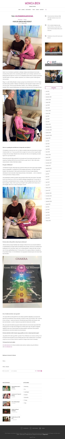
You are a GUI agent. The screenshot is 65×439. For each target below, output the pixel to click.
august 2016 (48, 204)
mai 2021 (47, 91)
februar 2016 (48, 220)
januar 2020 (48, 113)
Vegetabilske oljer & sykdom (16, 387)
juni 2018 (47, 143)
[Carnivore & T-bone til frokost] (6, 396)
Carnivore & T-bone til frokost (16, 395)
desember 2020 (48, 96)
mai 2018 (47, 146)
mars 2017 (48, 184)
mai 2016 (47, 212)
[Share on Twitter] (38, 371)
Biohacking (20, 19)
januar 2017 (48, 190)
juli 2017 (47, 173)
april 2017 (48, 182)
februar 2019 (48, 124)
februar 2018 (48, 154)
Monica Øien (24, 23)
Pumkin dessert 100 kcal (16, 417)
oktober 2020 (48, 99)
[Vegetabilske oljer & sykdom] (6, 388)
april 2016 (48, 215)
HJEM (19, 9)
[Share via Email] (41, 371)
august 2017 (48, 171)
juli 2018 (47, 140)
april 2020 (48, 105)
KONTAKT (42, 9)
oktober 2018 (48, 132)
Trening (25, 19)
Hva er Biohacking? (15, 401)
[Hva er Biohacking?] (6, 403)
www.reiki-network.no (7, 345)
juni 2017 (47, 176)
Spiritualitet (26, 397)
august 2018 (48, 138)
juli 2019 (47, 116)
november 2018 (49, 129)
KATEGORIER (28, 9)
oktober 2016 (48, 198)
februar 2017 (48, 187)
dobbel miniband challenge (15, 410)
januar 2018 (48, 157)
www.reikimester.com (8, 346)
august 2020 (48, 102)
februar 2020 (48, 110)
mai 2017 (47, 179)
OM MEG (23, 9)
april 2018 (48, 149)
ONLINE (37, 9)
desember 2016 (48, 193)
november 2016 (49, 195)
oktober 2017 (48, 165)
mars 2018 (48, 151)
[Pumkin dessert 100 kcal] (6, 418)
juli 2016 (47, 206)
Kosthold (25, 394)
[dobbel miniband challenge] (6, 411)
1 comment (15, 370)
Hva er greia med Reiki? (22, 21)
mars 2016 (48, 217)
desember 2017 (48, 160)
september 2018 (49, 135)
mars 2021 (48, 94)
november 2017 (49, 162)
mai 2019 (47, 121)
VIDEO (33, 9)
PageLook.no (45, 434)
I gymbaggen (26, 391)
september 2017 (49, 168)
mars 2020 (48, 107)
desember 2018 (48, 127)
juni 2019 (47, 118)
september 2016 (49, 201)
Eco (25, 389)
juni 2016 (47, 209)
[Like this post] (35, 371)
